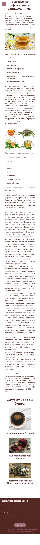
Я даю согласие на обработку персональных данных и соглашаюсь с (22, 530)
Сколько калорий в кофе (20, 433)
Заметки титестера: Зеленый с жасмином (20, 482)
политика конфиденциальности (24, 531)
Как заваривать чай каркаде (20, 457)
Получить (20, 525)
